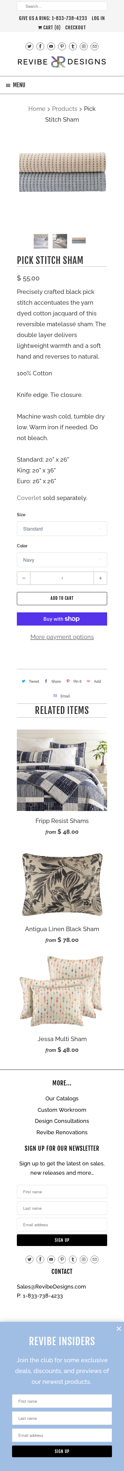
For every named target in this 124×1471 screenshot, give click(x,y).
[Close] (119, 1328)
